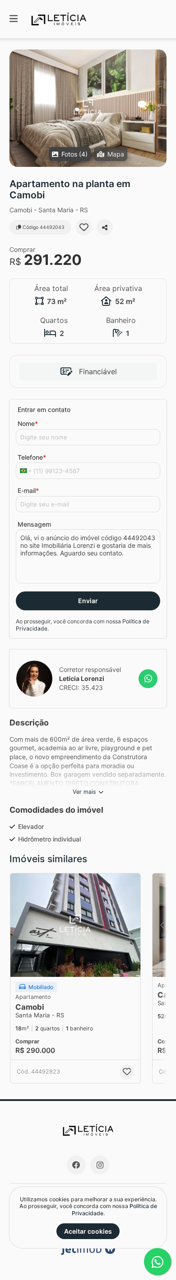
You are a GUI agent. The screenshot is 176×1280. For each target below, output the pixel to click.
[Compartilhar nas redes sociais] (105, 227)
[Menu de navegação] (13, 19)
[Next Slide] (159, 108)
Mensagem (34, 524)
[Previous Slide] (16, 108)
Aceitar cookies (88, 1231)
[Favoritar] (84, 227)
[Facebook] (76, 1164)
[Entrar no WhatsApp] (148, 678)
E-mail (28, 490)
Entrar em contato (44, 409)
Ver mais (84, 791)
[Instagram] (99, 1164)
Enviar (88, 600)
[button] (88, 108)
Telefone (32, 457)
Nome (28, 423)
